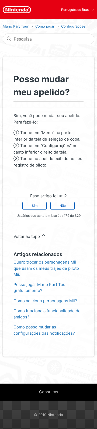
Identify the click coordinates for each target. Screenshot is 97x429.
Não (63, 206)
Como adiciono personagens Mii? (45, 300)
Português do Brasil (76, 10)
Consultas (48, 391)
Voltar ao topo (27, 236)
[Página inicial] (17, 9)
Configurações (73, 26)
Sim (34, 206)
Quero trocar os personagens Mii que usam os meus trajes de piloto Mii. (46, 268)
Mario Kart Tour (16, 26)
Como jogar (44, 26)
